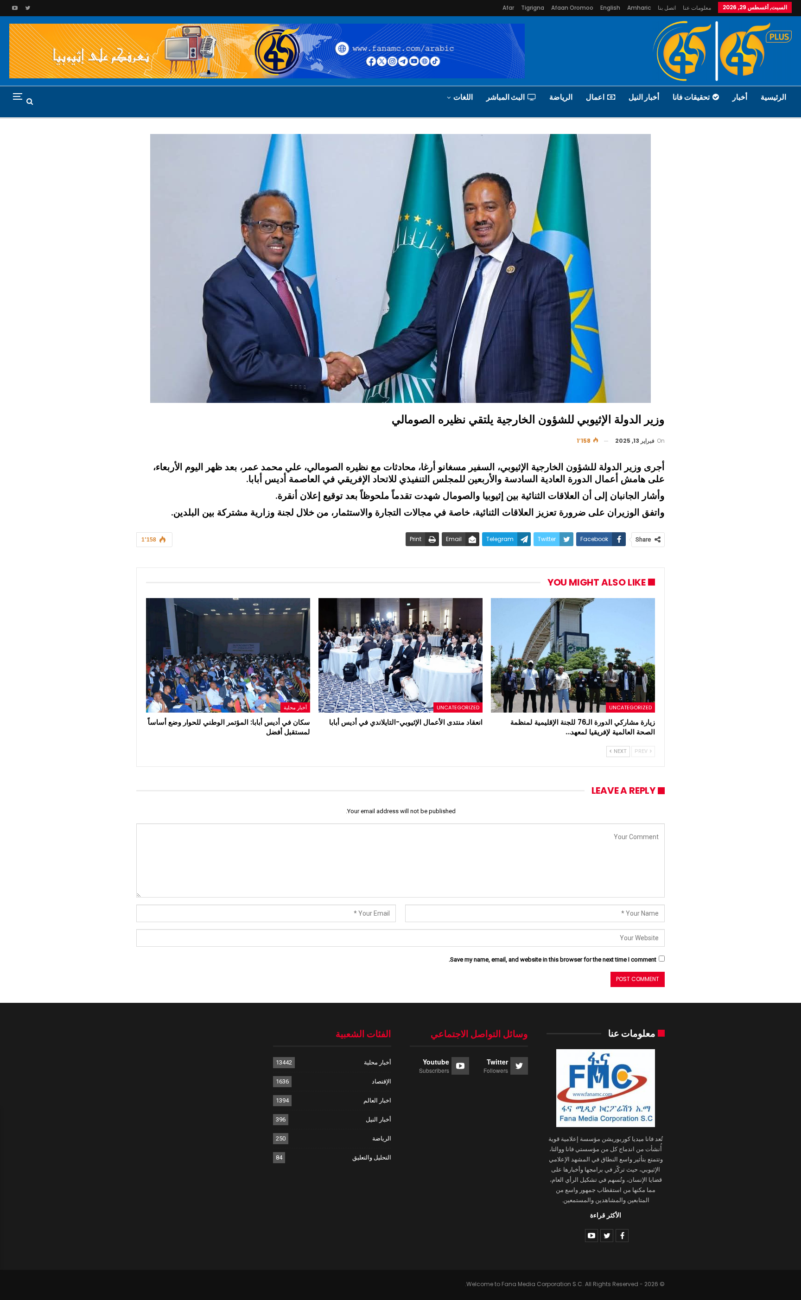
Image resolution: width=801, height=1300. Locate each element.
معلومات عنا (697, 8)
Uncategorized (630, 707)
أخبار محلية (295, 707)
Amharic (639, 8)
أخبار (739, 97)
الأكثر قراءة (605, 1215)
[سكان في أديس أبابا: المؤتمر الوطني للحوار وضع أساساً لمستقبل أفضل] (228, 655)
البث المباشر (505, 97)
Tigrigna (532, 8)
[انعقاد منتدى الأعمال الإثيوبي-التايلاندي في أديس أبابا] (400, 655)
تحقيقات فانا (691, 97)
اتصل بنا (667, 8)
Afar (508, 8)
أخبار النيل (644, 97)
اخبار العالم (377, 1100)
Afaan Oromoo (572, 8)
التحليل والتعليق (371, 1157)
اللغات (463, 97)
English (610, 8)
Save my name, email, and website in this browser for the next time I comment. (552, 959)
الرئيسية (773, 97)
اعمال (595, 97)
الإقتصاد (381, 1081)
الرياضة (560, 97)
